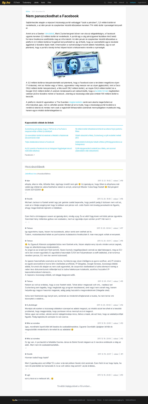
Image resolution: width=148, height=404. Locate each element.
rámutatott (49, 33)
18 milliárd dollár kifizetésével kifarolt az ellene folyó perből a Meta (98, 130)
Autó (43, 2)
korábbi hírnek (101, 91)
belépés (133, 2)
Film (49, 2)
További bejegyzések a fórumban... (74, 386)
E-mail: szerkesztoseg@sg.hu (113, 400)
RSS (115, 2)
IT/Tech (17, 2)
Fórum (99, 400)
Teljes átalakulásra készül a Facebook (39, 142)
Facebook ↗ (30, 155)
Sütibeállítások (131, 400)
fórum (110, 2)
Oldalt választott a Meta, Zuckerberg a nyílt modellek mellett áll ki (98, 136)
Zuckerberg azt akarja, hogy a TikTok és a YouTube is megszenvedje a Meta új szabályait (46, 130)
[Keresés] (105, 2)
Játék (36, 2)
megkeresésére (76, 102)
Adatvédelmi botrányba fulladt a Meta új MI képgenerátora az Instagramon (98, 143)
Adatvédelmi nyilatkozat (77, 400)
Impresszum (91, 400)
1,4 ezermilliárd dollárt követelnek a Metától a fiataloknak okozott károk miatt (46, 136)
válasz (115, 181)
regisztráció (142, 2)
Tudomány (27, 2)
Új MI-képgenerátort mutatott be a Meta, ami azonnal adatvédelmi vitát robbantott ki (95, 149)
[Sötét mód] (127, 2)
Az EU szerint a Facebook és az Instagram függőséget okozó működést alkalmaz (48, 149)
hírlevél (121, 2)
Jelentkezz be (30, 174)
